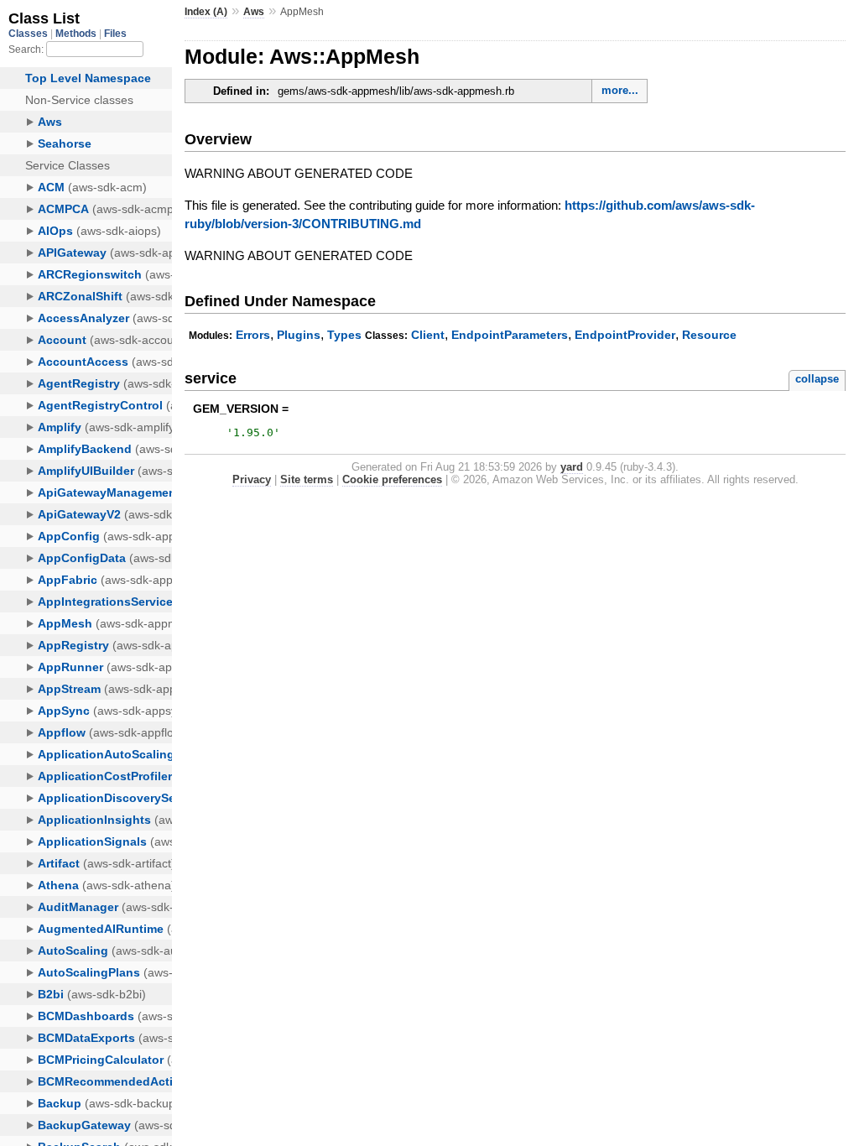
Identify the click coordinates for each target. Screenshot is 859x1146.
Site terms (306, 479)
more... (619, 90)
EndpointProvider (625, 334)
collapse (817, 378)
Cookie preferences (392, 479)
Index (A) (206, 12)
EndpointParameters (509, 334)
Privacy (251, 479)
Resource (709, 334)
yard (571, 467)
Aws (253, 12)
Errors (253, 334)
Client (428, 334)
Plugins (298, 334)
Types (344, 334)
